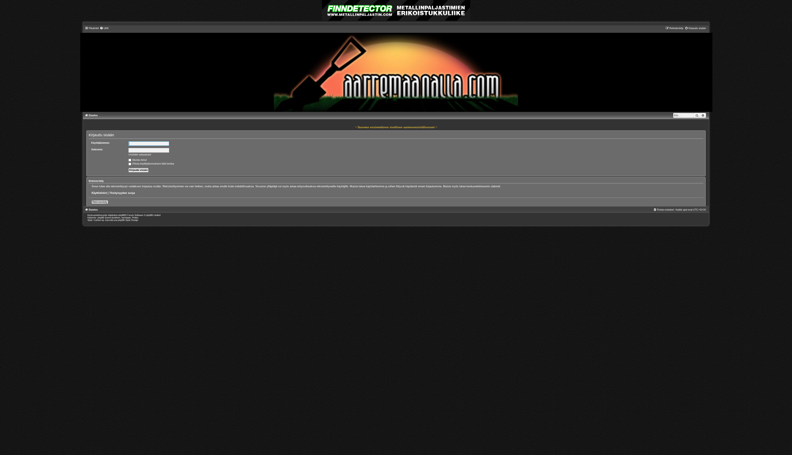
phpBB (121, 215)
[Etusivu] (396, 69)
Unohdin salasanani (139, 154)
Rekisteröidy (99, 202)
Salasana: (97, 149)
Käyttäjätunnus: (100, 142)
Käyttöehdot (99, 192)
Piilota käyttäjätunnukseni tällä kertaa (153, 163)
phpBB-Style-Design (128, 220)
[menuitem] (104, 28)
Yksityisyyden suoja (122, 192)
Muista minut (139, 160)
